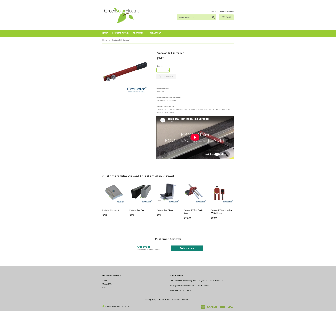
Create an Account (227, 11)
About (104, 280)
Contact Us (107, 284)
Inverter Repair (120, 33)
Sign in (213, 11)
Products (138, 33)
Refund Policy (164, 299)
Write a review (187, 248)
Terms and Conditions (180, 299)
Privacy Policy (150, 299)
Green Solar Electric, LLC (120, 306)
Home (105, 33)
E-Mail (217, 280)
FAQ (104, 287)
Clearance (155, 33)
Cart (228, 17)
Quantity (159, 66)
